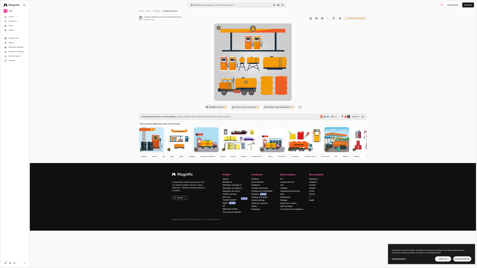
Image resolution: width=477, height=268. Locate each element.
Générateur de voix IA (231, 191)
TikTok (311, 191)
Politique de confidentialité (261, 191)
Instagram (313, 182)
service (223, 156)
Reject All (443, 259)
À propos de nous (287, 182)
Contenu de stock (230, 194)
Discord (312, 194)
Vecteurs (157, 11)
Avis (281, 185)
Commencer (257, 174)
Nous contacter (316, 174)
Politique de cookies (259, 197)
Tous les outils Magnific (232, 212)
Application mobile (230, 209)
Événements (285, 197)
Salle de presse (286, 206)
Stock (149, 11)
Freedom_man (149, 20)
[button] (180, 198)
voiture (270, 156)
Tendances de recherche (290, 191)
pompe (233, 156)
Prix (442, 5)
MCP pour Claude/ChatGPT (235, 198)
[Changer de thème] (14, 263)
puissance (295, 156)
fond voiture (282, 156)
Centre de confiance (259, 203)
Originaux (258, 194)
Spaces (226, 179)
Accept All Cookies (462, 259)
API (224, 206)
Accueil (141, 11)
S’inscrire (468, 5)
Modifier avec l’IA (214, 108)
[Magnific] (182, 175)
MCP (332, 117)
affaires (356, 156)
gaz (163, 156)
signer (181, 156)
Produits (226, 174)
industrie (346, 156)
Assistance (255, 185)
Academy (255, 179)
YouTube (312, 185)
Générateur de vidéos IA (232, 188)
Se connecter (452, 5)
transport (192, 156)
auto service (325, 156)
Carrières (283, 188)
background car (256, 156)
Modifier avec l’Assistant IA (277, 108)
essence (144, 156)
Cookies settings (258, 200)
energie (243, 156)
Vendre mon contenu (288, 203)
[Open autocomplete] (190, 5)
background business (207, 156)
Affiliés (254, 206)
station (154, 156)
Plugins (354, 117)
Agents (229, 203)
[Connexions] (5, 263)
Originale (231, 28)
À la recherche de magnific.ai (291, 209)
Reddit (311, 200)
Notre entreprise (288, 174)
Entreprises (255, 209)
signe (172, 156)
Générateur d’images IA (232, 185)
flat (336, 156)
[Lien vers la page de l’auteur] (141, 18)
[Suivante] (366, 139)
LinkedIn (312, 188)
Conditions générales (259, 188)
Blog (282, 194)
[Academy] (10, 263)
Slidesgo (283, 200)
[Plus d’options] (327, 18)
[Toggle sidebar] (24, 5)
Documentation (257, 182)
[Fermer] (362, 116)
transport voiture (310, 156)
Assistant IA (227, 182)
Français (180, 198)
